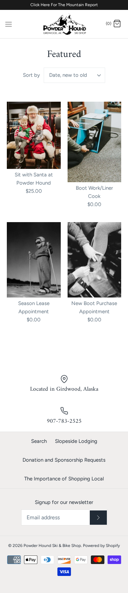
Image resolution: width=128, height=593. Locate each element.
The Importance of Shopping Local (64, 479)
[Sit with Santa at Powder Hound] (34, 135)
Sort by (31, 75)
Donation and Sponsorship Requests (64, 460)
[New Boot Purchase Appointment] (95, 260)
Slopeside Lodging (76, 441)
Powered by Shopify (101, 545)
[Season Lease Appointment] (34, 260)
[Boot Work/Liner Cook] (95, 142)
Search (39, 441)
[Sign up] (98, 517)
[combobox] (74, 75)
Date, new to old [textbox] (68, 75)
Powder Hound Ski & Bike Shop (52, 545)
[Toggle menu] (8, 23)
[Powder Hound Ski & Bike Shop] (64, 24)
